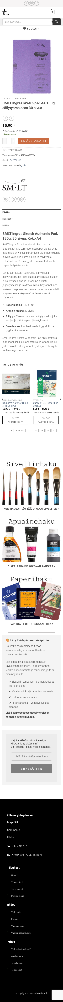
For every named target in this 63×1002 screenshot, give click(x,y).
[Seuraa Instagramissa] (31, 3)
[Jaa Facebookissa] (11, 199)
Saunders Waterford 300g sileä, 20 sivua (15, 404)
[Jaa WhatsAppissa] (5, 199)
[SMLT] (14, 185)
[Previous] (3, 405)
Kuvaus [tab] (6, 212)
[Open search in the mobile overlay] (31, 21)
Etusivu (6, 98)
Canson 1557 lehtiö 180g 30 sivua (45, 404)
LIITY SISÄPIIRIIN (31, 768)
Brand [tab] (5, 225)
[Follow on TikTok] (36, 3)
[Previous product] (11, 118)
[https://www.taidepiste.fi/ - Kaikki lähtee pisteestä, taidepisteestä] (11, 12)
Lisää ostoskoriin (33, 140)
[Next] (60, 405)
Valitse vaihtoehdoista (15, 420)
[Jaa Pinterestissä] (23, 199)
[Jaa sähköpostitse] (17, 199)
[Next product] (5, 118)
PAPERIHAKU (21, 98)
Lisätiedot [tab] (7, 219)
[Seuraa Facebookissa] (26, 3)
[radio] (8, 430)
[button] (52, 12)
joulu (23, 165)
